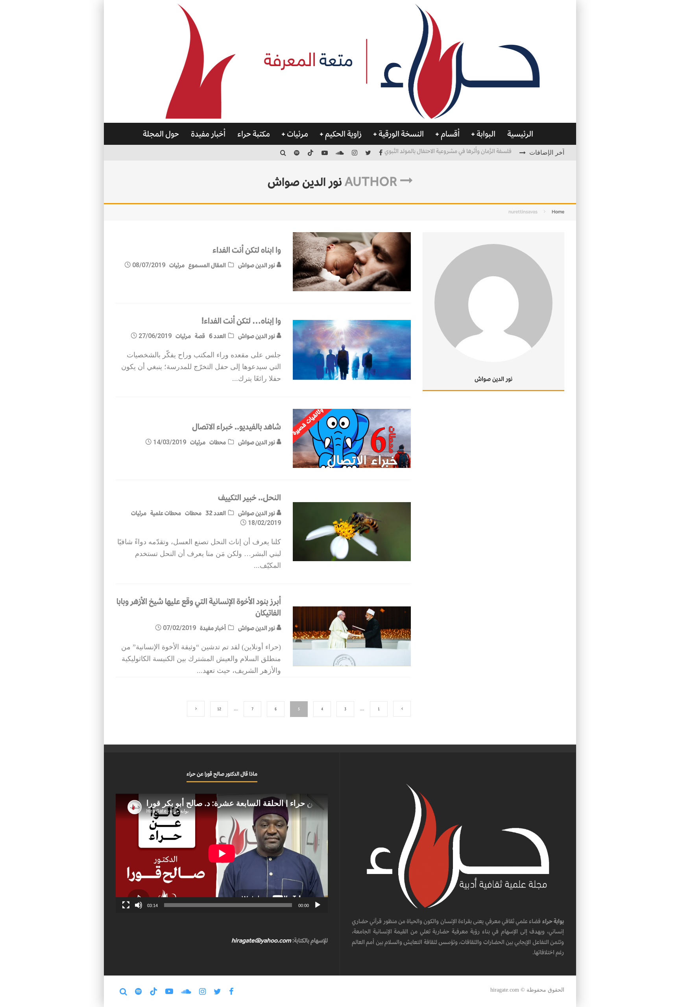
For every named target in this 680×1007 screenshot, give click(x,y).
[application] (222, 853)
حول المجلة (161, 134)
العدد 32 (215, 513)
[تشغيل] (318, 905)
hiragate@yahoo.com (261, 940)
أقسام (450, 134)
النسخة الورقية (401, 134)
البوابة (486, 134)
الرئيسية (520, 134)
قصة (200, 336)
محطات (217, 442)
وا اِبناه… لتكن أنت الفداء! (241, 321)
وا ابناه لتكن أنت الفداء (247, 250)
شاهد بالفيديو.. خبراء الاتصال (236, 426)
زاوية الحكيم (343, 134)
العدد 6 (217, 336)
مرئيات (297, 134)
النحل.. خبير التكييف (249, 497)
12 (219, 709)
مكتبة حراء (253, 134)
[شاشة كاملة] (126, 905)
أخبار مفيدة (208, 134)
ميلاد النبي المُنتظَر (491, 152)
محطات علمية (165, 513)
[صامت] (138, 905)
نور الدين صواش (257, 265)
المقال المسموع (207, 265)
